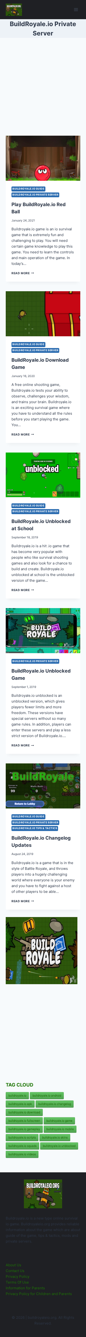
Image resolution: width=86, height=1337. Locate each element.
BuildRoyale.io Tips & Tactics (34, 828)
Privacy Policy (17, 1276)
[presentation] (43, 158)
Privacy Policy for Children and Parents (39, 1293)
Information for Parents (25, 1288)
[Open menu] (75, 9)
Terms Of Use (17, 1282)
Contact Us (15, 1270)
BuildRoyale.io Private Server (35, 194)
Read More (22, 273)
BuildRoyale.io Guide (28, 188)
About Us (13, 1265)
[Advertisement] (43, 89)
